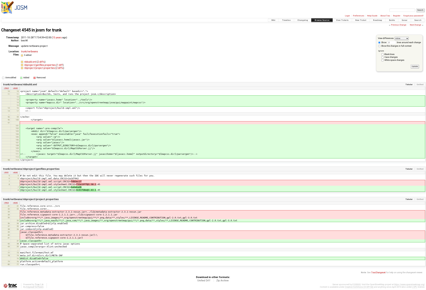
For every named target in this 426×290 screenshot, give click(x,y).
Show (383, 42)
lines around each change (408, 42)
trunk (57, 30)
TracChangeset (378, 272)
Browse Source (322, 20)
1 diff (60, 65)
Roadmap (377, 20)
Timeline (286, 20)
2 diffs (41, 61)
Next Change (415, 25)
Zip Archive (222, 280)
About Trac (385, 16)
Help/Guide (372, 16)
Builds (392, 20)
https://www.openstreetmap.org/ (409, 284)
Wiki (273, 20)
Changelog (302, 20)
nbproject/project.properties (39, 68)
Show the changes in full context (396, 46)
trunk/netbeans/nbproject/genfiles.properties (31, 168)
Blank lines (389, 54)
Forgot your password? (413, 16)
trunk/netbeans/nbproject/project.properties (31, 199)
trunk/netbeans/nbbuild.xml (20, 84)
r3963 (6, 88)
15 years (57, 37)
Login (347, 16)
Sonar (405, 20)
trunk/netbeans (29, 51)
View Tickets (342, 20)
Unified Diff (203, 280)
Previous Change (398, 25)
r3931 (6, 172)
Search (417, 20)
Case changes (391, 57)
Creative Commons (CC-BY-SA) (359, 287)
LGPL (414, 287)
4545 (26, 30)
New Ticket (360, 20)
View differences (386, 38)
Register (396, 16)
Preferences (358, 16)
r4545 (15, 88)
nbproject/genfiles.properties (40, 65)
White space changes (394, 60)
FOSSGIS (356, 284)
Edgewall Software (34, 287)
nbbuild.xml (30, 61)
